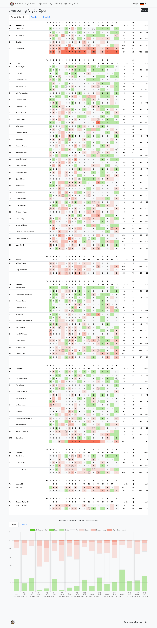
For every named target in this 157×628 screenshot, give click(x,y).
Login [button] (135, 3)
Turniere (19, 3)
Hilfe (44, 3)
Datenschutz (141, 622)
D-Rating (57, 3)
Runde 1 (35, 17)
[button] (143, 3)
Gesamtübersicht (19, 17)
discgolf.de (73, 3)
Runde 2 (46, 17)
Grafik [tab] (13, 524)
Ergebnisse (30, 3)
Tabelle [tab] (24, 524)
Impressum (129, 622)
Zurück (144, 10)
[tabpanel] (78, 563)
